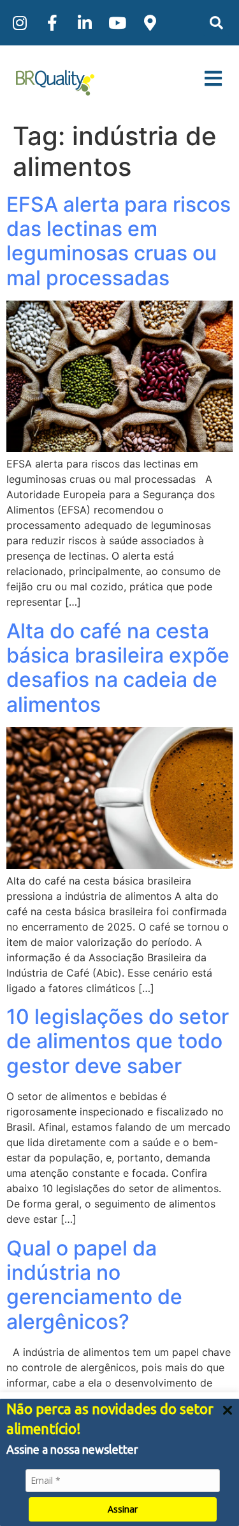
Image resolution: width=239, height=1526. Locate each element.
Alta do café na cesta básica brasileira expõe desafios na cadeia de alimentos (117, 667)
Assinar (123, 1509)
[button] (216, 23)
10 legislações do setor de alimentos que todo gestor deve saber (117, 1041)
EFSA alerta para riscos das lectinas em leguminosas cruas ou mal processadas (118, 241)
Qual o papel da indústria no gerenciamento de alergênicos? (94, 1285)
